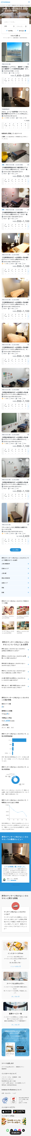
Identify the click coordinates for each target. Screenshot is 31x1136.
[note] (23, 1130)
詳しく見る (15, 996)
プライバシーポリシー (7, 1079)
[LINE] (7, 1130)
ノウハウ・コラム (6, 1077)
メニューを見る (14, 966)
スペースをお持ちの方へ (8, 1066)
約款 (20, 1077)
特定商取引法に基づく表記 (9, 1081)
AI (28, 64)
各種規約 (14, 1077)
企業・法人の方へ (6, 1093)
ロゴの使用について (20, 1083)
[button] (15, 564)
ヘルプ (14, 1093)
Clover (8, 880)
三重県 (8, 5)
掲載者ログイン (20, 1066)
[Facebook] (15, 1130)
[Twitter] (11, 1130)
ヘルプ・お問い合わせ (7, 1083)
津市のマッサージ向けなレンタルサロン (21, 5)
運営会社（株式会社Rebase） (9, 1085)
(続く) (28, 16)
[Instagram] (19, 1130)
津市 (5, 26)
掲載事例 (4, 1068)
